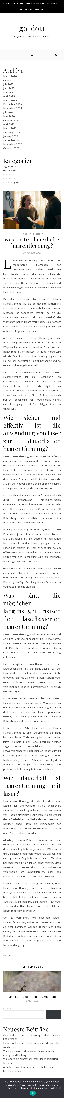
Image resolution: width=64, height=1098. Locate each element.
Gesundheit (53, 3)
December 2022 (12, 140)
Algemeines (26, 9)
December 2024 (12, 104)
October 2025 (11, 80)
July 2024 (8, 112)
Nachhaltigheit (35, 3)
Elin (9, 955)
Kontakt (40, 9)
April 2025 (9, 96)
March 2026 (10, 76)
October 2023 (11, 120)
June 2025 (9, 88)
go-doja (32, 28)
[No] (60, 1087)
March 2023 (10, 128)
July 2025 (8, 84)
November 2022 (12, 144)
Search (7, 1008)
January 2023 (10, 136)
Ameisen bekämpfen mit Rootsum (32, 996)
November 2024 (12, 108)
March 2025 (10, 100)
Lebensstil (18, 3)
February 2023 (11, 132)
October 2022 (11, 148)
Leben (6, 3)
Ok (32, 1093)
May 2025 (9, 92)
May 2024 (9, 116)
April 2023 (9, 124)
